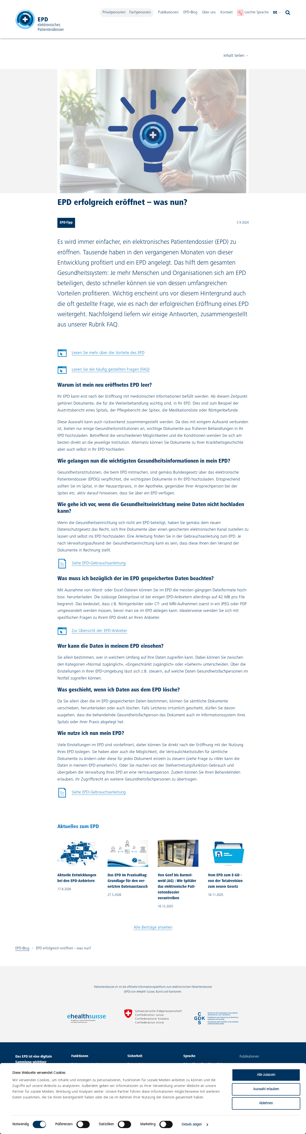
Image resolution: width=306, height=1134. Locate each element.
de (275, 13)
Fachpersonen (140, 12)
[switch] (83, 1124)
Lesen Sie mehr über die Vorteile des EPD (108, 353)
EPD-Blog (190, 12)
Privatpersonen (114, 12)
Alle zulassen (266, 1075)
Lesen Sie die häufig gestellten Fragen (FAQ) (111, 370)
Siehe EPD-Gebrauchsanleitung (91, 564)
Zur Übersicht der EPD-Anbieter (99, 631)
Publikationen (168, 12)
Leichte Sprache (257, 12)
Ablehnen (266, 1103)
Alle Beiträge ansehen (153, 927)
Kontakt (226, 12)
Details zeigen (192, 1124)
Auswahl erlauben (266, 1089)
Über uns (209, 12)
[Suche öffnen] (287, 12)
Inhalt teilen (234, 56)
